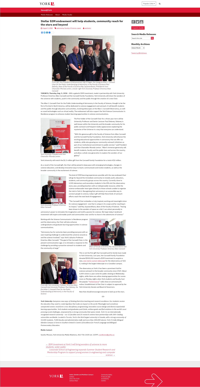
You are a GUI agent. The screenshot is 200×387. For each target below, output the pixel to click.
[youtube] (141, 22)
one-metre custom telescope (94, 261)
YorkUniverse (94, 282)
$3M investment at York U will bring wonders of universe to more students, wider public (76, 345)
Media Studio (67, 15)
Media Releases (47, 15)
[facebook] (133, 22)
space (79, 28)
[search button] (160, 4)
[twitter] (137, 22)
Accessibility (105, 378)
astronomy (60, 28)
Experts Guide (138, 28)
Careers (103, 380)
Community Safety (106, 375)
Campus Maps (73, 380)
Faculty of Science (70, 28)
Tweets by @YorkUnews (139, 53)
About (57, 15)
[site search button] (152, 38)
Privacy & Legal (105, 377)
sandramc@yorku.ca (106, 335)
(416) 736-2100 (74, 378)
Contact (71, 377)
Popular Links (148, 4)
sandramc (88, 28)
